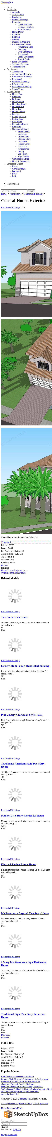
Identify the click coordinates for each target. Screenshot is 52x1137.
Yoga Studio (23, 156)
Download (6, 542)
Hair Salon (22, 146)
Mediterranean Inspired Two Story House (25, 913)
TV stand (13, 1081)
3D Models (12, 9)
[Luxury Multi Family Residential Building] (15, 658)
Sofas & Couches (18, 1084)
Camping (22, 49)
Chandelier (13, 1094)
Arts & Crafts (18, 14)
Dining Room (18, 101)
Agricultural (17, 72)
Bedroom (16, 99)
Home (9, 7)
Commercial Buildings (22, 76)
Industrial (16, 34)
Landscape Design (15, 164)
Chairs (11, 1079)
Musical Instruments (21, 42)
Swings (34, 1089)
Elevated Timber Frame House (18, 864)
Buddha (20, 1089)
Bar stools (22, 1086)
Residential (17, 79)
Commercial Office (20, 159)
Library (21, 151)
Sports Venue (18, 89)
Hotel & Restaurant (20, 161)
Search (31, 191)
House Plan (17, 94)
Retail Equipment (19, 62)
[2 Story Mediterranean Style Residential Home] (15, 954)
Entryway (16, 126)
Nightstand (8, 1089)
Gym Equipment (25, 52)
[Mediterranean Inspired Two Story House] (15, 905)
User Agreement (40, 1103)
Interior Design (13, 91)
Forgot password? (9, 1134)
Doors (8, 1086)
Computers (42, 1089)
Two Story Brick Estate (14, 617)
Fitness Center (24, 144)
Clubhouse (22, 141)
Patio (14, 174)
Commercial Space (20, 129)
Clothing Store (24, 139)
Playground (23, 54)
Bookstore (22, 134)
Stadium (14, 1086)
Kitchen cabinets (13, 1076)
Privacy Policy (25, 1103)
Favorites (5, 1037)
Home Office (18, 106)
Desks (23, 1076)
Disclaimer (13, 1103)
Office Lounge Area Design (13, 573)
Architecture (12, 69)
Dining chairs (33, 1086)
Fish (15, 1089)
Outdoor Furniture (26, 27)
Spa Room (22, 154)
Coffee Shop (23, 136)
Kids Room (17, 121)
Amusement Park (25, 47)
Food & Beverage (20, 19)
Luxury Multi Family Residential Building (25, 665)
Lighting (16, 37)
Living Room (18, 119)
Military (15, 39)
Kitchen (15, 114)
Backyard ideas (28, 1091)
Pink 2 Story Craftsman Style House (21, 714)
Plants (14, 166)
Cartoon (27, 1089)
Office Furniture (25, 24)
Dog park (18, 1079)
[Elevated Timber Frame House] (15, 856)
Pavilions (10, 1091)
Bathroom (16, 96)
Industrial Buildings (20, 81)
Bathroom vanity (30, 1079)
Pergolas (17, 1091)
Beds (3, 1076)
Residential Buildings (10, 207)
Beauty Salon (24, 131)
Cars (25, 1081)
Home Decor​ (18, 32)
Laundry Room (19, 116)
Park (14, 176)
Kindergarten (23, 149)
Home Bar (16, 109)
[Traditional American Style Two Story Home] (15, 756)
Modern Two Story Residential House (22, 815)
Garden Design (19, 169)
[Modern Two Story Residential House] (15, 808)
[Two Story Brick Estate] (15, 609)
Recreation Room (20, 124)
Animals (16, 12)
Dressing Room (19, 104)
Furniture (16, 22)
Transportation (18, 67)
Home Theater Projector (11, 570)
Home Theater (18, 111)
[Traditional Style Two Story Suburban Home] (15, 1006)
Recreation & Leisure (21, 44)
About (4, 1103)
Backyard (16, 171)
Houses (4, 565)
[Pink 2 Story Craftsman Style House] (15, 707)
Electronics (17, 17)
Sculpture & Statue (20, 64)
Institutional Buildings (21, 86)
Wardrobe (31, 1081)
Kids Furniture (24, 29)
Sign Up (17, 1129)
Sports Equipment (25, 57)
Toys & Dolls (24, 59)
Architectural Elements (22, 74)
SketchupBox (7, 2)
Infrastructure (18, 84)
